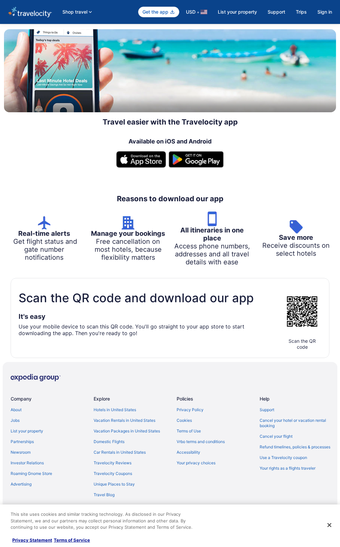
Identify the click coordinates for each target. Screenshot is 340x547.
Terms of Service (72, 540)
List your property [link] (27, 430)
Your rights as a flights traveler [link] (287, 468)
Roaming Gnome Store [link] (31, 473)
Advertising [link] (21, 484)
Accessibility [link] (188, 452)
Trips (301, 12)
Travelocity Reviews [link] (112, 462)
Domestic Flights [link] (109, 441)
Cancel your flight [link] (276, 436)
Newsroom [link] (21, 452)
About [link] (16, 409)
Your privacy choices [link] (196, 462)
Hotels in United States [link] (115, 409)
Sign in (324, 12)
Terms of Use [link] (189, 430)
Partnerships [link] (22, 441)
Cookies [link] (184, 420)
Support (276, 12)
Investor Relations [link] (27, 462)
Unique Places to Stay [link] (114, 484)
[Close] (329, 525)
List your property (237, 12)
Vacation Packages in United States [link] (127, 430)
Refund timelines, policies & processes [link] (295, 446)
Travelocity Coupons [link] (113, 473)
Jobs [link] (15, 420)
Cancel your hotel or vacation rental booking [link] (293, 423)
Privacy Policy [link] (190, 409)
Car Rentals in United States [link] (120, 452)
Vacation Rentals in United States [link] (124, 420)
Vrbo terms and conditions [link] (201, 441)
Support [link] (267, 409)
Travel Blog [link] (104, 494)
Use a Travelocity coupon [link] (283, 457)
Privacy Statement (32, 540)
